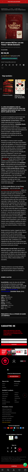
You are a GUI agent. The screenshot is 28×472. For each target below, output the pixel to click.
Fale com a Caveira (6, 422)
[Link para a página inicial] (5, 8)
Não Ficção (17, 8)
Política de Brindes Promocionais (9, 412)
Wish (16, 400)
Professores (16, 383)
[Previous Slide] (2, 2)
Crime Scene (4, 396)
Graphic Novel (5, 394)
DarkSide (4, 403)
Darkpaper (17, 402)
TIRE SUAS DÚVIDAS (14, 376)
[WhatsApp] (25, 465)
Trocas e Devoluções (6, 414)
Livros (11, 8)
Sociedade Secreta (6, 402)
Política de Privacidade (7, 411)
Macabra (4, 400)
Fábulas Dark (17, 398)
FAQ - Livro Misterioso (6, 420)
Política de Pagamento (7, 409)
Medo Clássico (5, 392)
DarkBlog (4, 387)
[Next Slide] (25, 2)
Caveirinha (17, 396)
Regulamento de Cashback (7, 416)
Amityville (5, 159)
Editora (3, 383)
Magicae (16, 394)
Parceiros (16, 385)
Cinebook (16, 392)
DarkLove (4, 398)
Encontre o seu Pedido (7, 418)
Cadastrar (14, 344)
